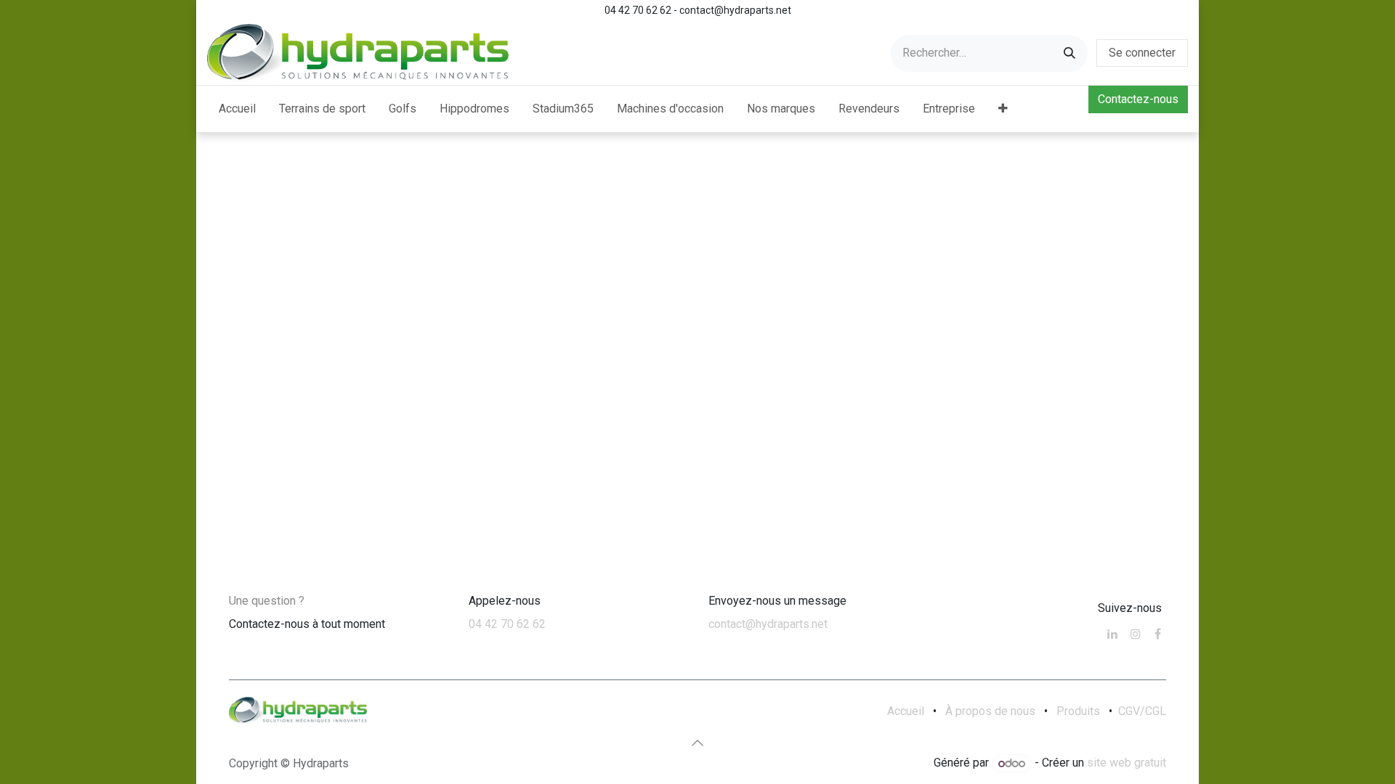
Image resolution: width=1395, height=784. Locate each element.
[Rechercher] (1069, 53)
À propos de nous (990, 711)
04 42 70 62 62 (507, 624)
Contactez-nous (1138, 99)
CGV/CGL (1142, 711)
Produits (1078, 711)
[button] (697, 742)
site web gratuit (1126, 763)
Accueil (905, 711)
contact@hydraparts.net (768, 624)
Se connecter (1142, 53)
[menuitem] (237, 109)
